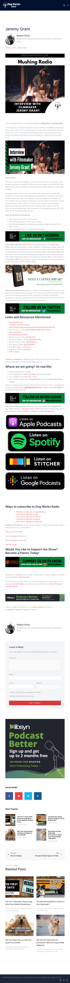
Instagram (27, 349)
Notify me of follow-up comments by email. (26, 692)
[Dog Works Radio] (11, 5)
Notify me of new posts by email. (22, 696)
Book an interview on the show (16, 540)
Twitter (25, 609)
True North (50, 128)
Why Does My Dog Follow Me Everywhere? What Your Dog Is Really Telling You (55, 835)
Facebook (27, 347)
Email (11, 683)
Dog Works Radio (13, 259)
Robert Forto (27, 244)
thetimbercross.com (16, 322)
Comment (13, 658)
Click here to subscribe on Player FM (29, 522)
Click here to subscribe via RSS (27, 514)
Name (11, 674)
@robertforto (31, 337)
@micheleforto (32, 342)
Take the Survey (10, 544)
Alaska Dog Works (15, 332)
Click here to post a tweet (30, 409)
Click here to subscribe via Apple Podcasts (31, 512)
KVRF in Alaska (14, 352)
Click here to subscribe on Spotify (28, 519)
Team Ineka (56, 252)
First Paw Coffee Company (18, 334)
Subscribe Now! (24, 577)
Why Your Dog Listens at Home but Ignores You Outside (25, 833)
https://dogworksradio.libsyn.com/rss (38, 330)
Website (39, 683)
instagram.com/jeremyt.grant (19, 325)
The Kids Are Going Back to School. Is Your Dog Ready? (56, 818)
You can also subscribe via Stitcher (28, 517)
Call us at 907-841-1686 (52, 387)
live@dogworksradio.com (33, 387)
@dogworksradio (35, 339)
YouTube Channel (37, 607)
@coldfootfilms (29, 344)
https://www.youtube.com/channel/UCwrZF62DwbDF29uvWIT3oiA (32, 327)
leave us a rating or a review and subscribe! (39, 411)
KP (26, 290)
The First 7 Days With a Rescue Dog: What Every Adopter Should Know (25, 819)
